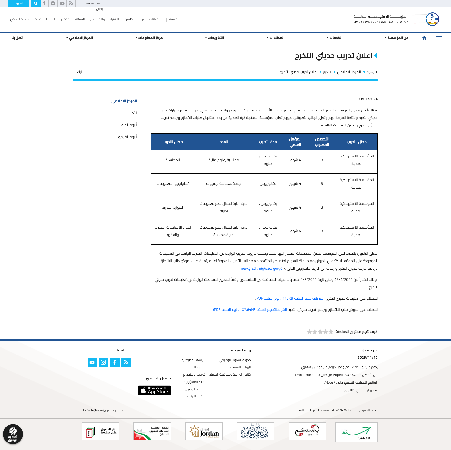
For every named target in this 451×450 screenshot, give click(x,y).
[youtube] (62, 3)
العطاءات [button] (276, 37)
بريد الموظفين (134, 19)
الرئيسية (173, 19)
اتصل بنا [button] (18, 37)
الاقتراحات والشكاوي (104, 19)
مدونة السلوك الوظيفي (235, 360)
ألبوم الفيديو (127, 136)
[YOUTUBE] (93, 363)
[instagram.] (53, 3)
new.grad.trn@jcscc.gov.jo (261, 268)
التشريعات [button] (216, 37)
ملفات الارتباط (196, 396)
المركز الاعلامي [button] (81, 37)
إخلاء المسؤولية (195, 381)
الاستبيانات (156, 19)
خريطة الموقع (19, 19)
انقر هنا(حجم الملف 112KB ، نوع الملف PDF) (290, 298)
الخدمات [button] (336, 37)
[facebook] (44, 3)
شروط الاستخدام (194, 374)
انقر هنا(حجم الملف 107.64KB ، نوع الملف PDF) (250, 309)
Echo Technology (94, 410)
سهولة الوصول (195, 389)
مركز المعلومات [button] (150, 37)
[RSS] (71, 3)
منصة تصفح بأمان (94, 6)
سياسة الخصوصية (194, 360)
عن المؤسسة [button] (398, 37)
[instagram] (104, 363)
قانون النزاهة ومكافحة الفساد (230, 374)
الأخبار (132, 112)
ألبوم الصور (129, 124)
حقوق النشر (198, 367)
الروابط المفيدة (44, 19)
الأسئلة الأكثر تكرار (72, 19)
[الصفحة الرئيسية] (424, 37)
